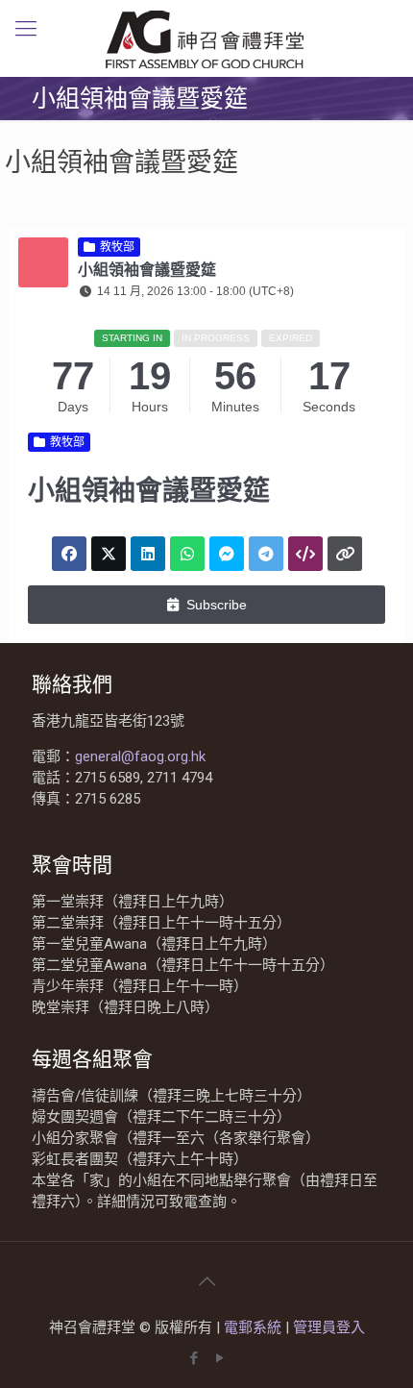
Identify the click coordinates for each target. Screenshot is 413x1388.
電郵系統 (254, 1327)
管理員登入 (329, 1327)
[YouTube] (219, 1358)
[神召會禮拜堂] (206, 38)
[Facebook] (193, 1358)
